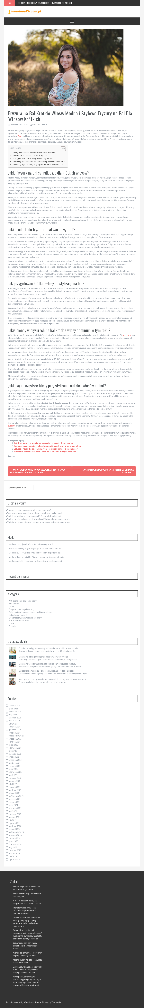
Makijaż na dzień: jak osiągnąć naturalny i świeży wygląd (43, 657)
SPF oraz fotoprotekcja (19, 620)
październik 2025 (16, 736)
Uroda (12, 456)
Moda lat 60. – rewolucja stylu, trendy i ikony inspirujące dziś (35, 553)
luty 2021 (13, 820)
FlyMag (45, 1002)
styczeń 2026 (15, 727)
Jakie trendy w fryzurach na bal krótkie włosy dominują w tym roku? (38, 161)
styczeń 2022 (15, 787)
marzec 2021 (14, 817)
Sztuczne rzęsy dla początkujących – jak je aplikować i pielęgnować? (46, 449)
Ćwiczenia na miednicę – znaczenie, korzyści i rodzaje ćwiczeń (46, 671)
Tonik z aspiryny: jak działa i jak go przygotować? (29, 510)
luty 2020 (13, 856)
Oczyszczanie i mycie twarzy (21, 609)
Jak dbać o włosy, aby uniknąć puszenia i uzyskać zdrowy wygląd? (44, 443)
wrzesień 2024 (15, 760)
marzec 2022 (14, 781)
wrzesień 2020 (15, 835)
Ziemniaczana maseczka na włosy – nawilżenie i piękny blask (35, 513)
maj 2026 (13, 715)
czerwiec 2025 (15, 748)
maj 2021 (13, 811)
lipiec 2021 (13, 805)
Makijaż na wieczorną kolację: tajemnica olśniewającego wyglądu (47, 664)
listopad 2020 (15, 829)
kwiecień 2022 (15, 778)
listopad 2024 (15, 757)
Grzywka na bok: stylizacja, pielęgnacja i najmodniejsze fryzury (25, 946)
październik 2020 (16, 832)
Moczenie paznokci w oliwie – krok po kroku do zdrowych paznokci (45, 452)
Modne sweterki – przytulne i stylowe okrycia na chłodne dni (35, 561)
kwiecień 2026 (15, 718)
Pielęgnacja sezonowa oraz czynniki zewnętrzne (30, 612)
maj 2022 (13, 775)
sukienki (11, 426)
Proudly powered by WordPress (20, 1002)
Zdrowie (12, 626)
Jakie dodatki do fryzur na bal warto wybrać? (29, 155)
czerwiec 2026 (15, 712)
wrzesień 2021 (15, 799)
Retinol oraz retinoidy (18, 615)
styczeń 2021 (15, 823)
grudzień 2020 (15, 826)
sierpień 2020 (15, 838)
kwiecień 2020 (15, 850)
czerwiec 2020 (15, 844)
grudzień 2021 (15, 790)
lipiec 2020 (13, 841)
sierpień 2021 (15, 802)
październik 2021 (16, 796)
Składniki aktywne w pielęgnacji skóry (25, 618)
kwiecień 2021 (15, 814)
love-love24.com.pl (40, 125)
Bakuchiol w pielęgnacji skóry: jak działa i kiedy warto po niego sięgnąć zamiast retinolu (27, 970)
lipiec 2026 (13, 709)
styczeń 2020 (15, 859)
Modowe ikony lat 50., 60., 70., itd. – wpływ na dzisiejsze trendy (36, 557)
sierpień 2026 (15, 706)
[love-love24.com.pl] (24, 11)
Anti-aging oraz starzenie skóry (23, 601)
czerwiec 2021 (15, 808)
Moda (11, 606)
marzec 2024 (14, 763)
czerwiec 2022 (15, 772)
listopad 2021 (15, 793)
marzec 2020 (14, 853)
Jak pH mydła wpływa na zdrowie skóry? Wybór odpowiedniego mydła (49, 3)
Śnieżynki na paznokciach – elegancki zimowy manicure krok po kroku (39, 522)
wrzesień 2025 (15, 739)
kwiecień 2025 (15, 754)
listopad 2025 (15, 733)
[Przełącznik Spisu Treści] (62, 148)
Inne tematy (14, 604)
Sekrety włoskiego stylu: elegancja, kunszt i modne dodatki (35, 548)
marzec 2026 (14, 721)
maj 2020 (13, 847)
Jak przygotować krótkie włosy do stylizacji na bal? (32, 158)
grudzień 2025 (15, 730)
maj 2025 (13, 751)
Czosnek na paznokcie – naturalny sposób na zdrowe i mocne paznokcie (47, 446)
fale (19, 136)
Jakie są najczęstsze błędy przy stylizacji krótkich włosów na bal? (38, 164)
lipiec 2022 (13, 769)
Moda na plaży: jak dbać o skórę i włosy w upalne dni (31, 544)
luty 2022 (13, 784)
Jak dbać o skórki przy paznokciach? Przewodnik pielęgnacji (34, 516)
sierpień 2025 (15, 742)
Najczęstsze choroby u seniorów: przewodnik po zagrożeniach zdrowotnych (52, 679)
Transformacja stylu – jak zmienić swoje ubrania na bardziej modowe (24, 911)
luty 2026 (13, 724)
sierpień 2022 (15, 766)
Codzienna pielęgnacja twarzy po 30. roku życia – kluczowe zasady (48, 648)
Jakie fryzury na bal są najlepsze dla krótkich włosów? (33, 152)
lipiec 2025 (13, 745)
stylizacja (127, 335)
